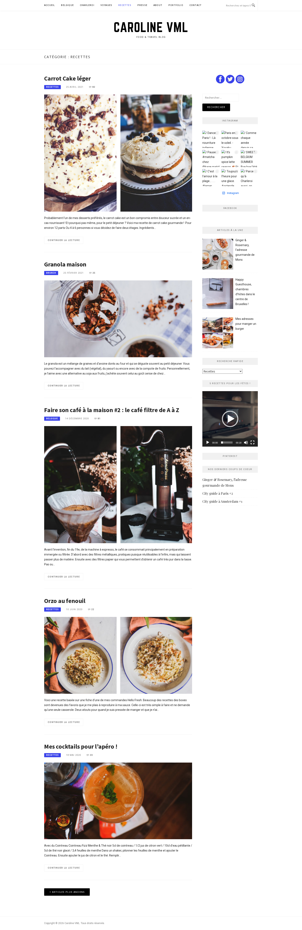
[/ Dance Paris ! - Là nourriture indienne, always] (210, 139)
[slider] (227, 442)
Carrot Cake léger (67, 78)
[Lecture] (208, 442)
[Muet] (246, 442)
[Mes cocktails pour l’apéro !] (118, 800)
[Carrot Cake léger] (118, 152)
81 (99, 418)
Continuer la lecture (64, 240)
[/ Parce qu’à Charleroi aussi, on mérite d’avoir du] (249, 177)
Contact (195, 5)
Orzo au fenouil (64, 601)
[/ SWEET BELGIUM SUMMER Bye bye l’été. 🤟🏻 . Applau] (249, 158)
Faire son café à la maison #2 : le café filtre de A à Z (111, 410)
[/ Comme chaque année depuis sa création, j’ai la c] (249, 139)
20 (91, 755)
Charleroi (87, 5)
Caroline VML (151, 27)
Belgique (67, 5)
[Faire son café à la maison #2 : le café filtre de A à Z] (118, 484)
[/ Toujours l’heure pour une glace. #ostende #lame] (230, 177)
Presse (142, 5)
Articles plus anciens (68, 892)
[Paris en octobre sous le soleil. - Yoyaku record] (230, 139)
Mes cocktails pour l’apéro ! (80, 746)
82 (93, 87)
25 (93, 273)
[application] (230, 419)
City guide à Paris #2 (217, 493)
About (157, 5)
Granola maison (65, 264)
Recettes (124, 5)
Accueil (49, 5)
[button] (230, 419)
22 (92, 609)
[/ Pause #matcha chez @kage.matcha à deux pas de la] (210, 158)
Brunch (51, 273)
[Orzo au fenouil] (118, 655)
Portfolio (175, 5)
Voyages (106, 5)
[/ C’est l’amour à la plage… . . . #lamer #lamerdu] (210, 177)
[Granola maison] (118, 318)
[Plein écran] (252, 442)
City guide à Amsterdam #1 (222, 501)
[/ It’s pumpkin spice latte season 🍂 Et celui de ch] (230, 158)
